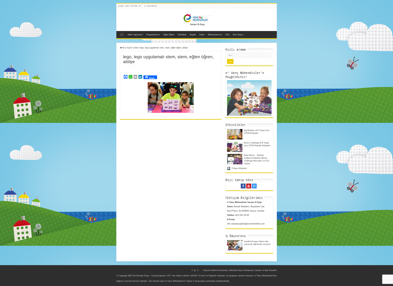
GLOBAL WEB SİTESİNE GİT (129, 6)
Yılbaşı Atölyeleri (239, 168)
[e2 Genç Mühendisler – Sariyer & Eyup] (196, 19)
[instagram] (254, 186)
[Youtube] (248, 186)
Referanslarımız (215, 34)
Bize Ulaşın (238, 34)
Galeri (201, 34)
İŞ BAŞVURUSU (150, 6)
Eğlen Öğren (168, 34)
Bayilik (193, 34)
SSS (227, 34)
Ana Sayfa (122, 34)
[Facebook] (243, 186)
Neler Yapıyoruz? (135, 34)
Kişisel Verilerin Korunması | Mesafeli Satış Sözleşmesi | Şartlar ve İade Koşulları (240, 270)
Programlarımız (153, 34)
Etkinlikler (182, 34)
